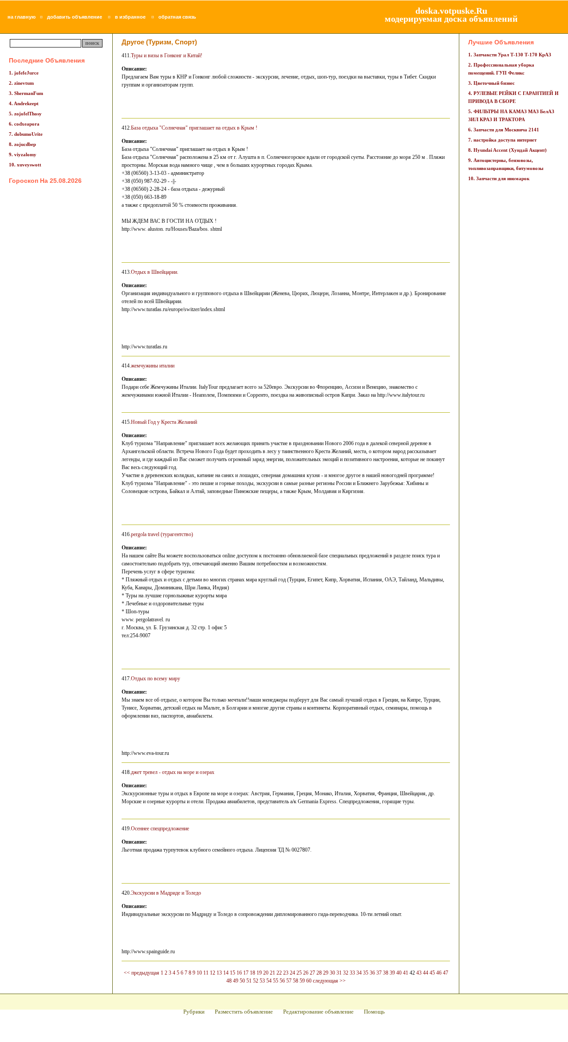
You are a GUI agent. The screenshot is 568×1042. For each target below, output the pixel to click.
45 (432, 973)
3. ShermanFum (26, 93)
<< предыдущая (141, 973)
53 (262, 981)
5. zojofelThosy (25, 113)
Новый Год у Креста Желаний (164, 422)
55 (275, 981)
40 (399, 973)
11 (206, 973)
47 (445, 973)
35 (365, 973)
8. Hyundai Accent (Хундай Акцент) (507, 150)
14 (226, 973)
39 (392, 973)
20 (265, 973)
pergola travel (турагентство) (162, 534)
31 (339, 973)
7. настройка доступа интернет (502, 139)
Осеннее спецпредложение (160, 828)
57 (289, 981)
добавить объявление (74, 17)
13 (219, 973)
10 (199, 973)
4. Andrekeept (24, 103)
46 (439, 973)
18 (252, 973)
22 (279, 973)
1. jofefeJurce (24, 72)
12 (212, 973)
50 (242, 981)
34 (359, 973)
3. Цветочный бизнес (491, 83)
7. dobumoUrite (26, 134)
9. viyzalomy (22, 154)
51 (249, 981)
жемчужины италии (152, 366)
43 (419, 973)
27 (312, 973)
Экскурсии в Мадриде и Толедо (166, 893)
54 (269, 981)
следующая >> (329, 981)
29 (325, 973)
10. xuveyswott (25, 164)
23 (285, 973)
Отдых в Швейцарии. (154, 272)
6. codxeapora (24, 123)
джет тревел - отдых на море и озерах (172, 772)
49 (235, 981)
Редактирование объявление (318, 1011)
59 (302, 981)
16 (239, 973)
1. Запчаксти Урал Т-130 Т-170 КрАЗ (509, 54)
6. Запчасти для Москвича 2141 (503, 129)
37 (379, 973)
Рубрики (194, 1011)
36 (372, 973)
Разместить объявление (244, 1011)
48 (229, 981)
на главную (22, 17)
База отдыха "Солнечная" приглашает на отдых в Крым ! (194, 128)
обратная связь (177, 17)
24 (292, 973)
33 (352, 973)
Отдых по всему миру (155, 678)
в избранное (130, 17)
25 (299, 973)
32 (345, 973)
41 (405, 973)
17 (245, 973)
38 (385, 973)
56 (282, 981)
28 (319, 973)
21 (272, 973)
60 (309, 981)
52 (255, 981)
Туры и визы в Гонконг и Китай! (166, 55)
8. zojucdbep (22, 144)
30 (332, 973)
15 (232, 973)
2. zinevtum (21, 83)
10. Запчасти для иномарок (498, 178)
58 (295, 981)
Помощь (374, 1011)
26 (305, 973)
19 (259, 973)
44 (425, 973)
